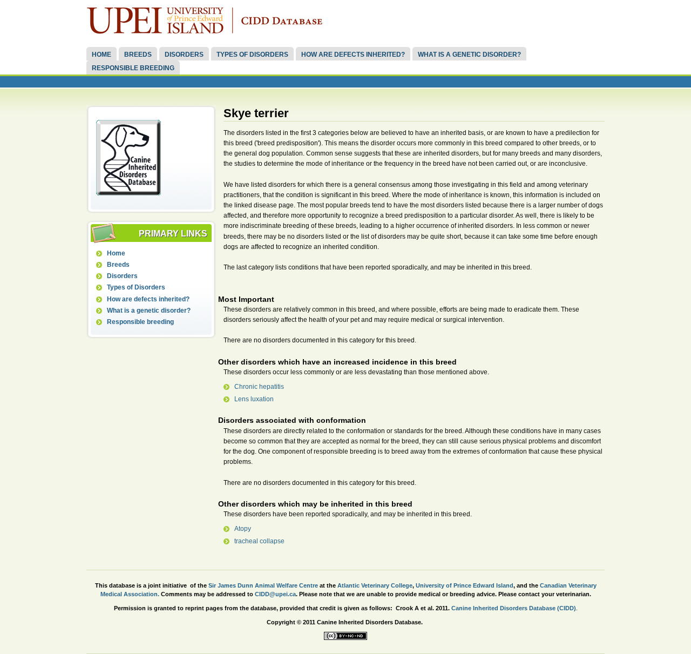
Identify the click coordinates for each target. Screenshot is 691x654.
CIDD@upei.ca (275, 594)
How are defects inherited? (353, 54)
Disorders (184, 54)
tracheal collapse (259, 541)
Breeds (138, 54)
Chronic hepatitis (259, 386)
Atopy (242, 528)
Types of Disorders (252, 54)
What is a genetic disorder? (469, 54)
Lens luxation (254, 399)
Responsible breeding (133, 68)
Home (101, 54)
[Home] (207, 32)
